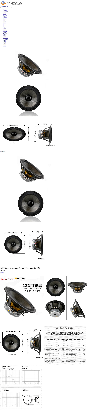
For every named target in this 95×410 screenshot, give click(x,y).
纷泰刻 (4, 20)
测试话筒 (4, 36)
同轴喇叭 (4, 28)
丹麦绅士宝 (5, 17)
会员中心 (6, 6)
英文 (3, 6)
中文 (1, 6)
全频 (3, 24)
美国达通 (4, 12)
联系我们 (4, 45)
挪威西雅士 (5, 10)
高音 (3, 25)
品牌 (3, 9)
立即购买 (2, 272)
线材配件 (4, 40)
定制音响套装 (5, 38)
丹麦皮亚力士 (5, 11)
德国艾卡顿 (5, 15)
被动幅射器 (5, 31)
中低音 (4, 27)
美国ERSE (5, 16)
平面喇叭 (4, 32)
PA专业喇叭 (5, 33)
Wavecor (4, 19)
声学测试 (4, 34)
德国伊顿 (4, 14)
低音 (3, 26)
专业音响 (4, 21)
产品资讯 (4, 42)
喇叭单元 (4, 23)
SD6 (3, 18)
